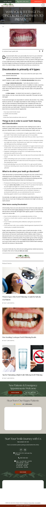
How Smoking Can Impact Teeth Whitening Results (19, 337)
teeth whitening (19, 209)
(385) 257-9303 (23, 251)
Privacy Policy (31, 503)
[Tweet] (40, 51)
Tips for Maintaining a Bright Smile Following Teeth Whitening (22, 375)
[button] (43, 5)
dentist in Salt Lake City (28, 239)
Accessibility (37, 503)
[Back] (3, 27)
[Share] (43, 51)
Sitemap (26, 503)
